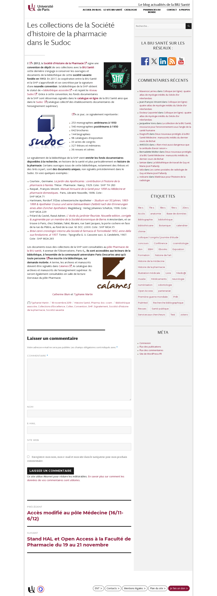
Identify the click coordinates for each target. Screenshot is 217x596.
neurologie (178, 279)
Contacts (112, 588)
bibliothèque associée (56, 90)
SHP (90, 306)
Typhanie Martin (83, 294)
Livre (168, 273)
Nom (30, 406)
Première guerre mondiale (153, 296)
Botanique (165, 225)
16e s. (141, 207)
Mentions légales (133, 588)
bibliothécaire (145, 225)
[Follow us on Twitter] (154, 61)
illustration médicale (149, 273)
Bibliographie (145, 219)
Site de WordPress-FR (151, 353)
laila (142, 169)
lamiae (143, 162)
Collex (69, 306)
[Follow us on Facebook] (145, 61)
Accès (141, 213)
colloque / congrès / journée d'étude (158, 237)
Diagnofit (144, 133)
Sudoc (40, 102)
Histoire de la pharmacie (151, 267)
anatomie (155, 213)
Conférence (160, 243)
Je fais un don (177, 588)
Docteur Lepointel (149, 112)
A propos (184, 10)
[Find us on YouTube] (181, 61)
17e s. (151, 207)
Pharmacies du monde (152, 11)
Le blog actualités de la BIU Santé (164, 4)
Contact (172, 10)
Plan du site (156, 588)
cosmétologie (181, 243)
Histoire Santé (82, 302)
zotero (184, 314)
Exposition (178, 249)
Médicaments (158, 279)
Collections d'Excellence (51, 306)
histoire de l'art (163, 255)
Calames (64, 266)
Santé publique (160, 308)
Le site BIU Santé (113, 10)
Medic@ (181, 273)
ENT (97, 588)
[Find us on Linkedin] (163, 61)
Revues (142, 308)
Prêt (175, 296)
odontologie (165, 284)
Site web (33, 440)
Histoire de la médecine (151, 261)
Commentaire (37, 355)
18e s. (163, 207)
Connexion (145, 343)
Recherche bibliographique (168, 302)
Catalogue (130, 10)
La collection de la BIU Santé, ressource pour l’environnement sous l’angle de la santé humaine (165, 127)
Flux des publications (150, 346)
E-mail (31, 423)
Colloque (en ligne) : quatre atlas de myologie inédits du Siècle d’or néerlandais (165, 95)
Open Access (145, 290)
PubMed (142, 302)
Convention (80, 306)
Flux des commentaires (151, 350)
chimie (141, 231)
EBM (150, 249)
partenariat (164, 290)
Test (173, 314)
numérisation (145, 284)
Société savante (55, 310)
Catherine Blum (61, 294)
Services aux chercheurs (151, 314)
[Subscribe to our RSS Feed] (172, 61)
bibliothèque (165, 219)
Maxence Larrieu (148, 91)
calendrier (182, 225)
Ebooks (163, 249)
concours (143, 243)
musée (142, 279)
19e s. (174, 207)
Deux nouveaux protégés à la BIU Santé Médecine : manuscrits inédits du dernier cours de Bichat (165, 137)
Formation (144, 255)
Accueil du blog (92, 10)
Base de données (176, 213)
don (140, 249)
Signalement (101, 306)
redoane (144, 176)
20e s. (186, 207)
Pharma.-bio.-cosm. (102, 302)
